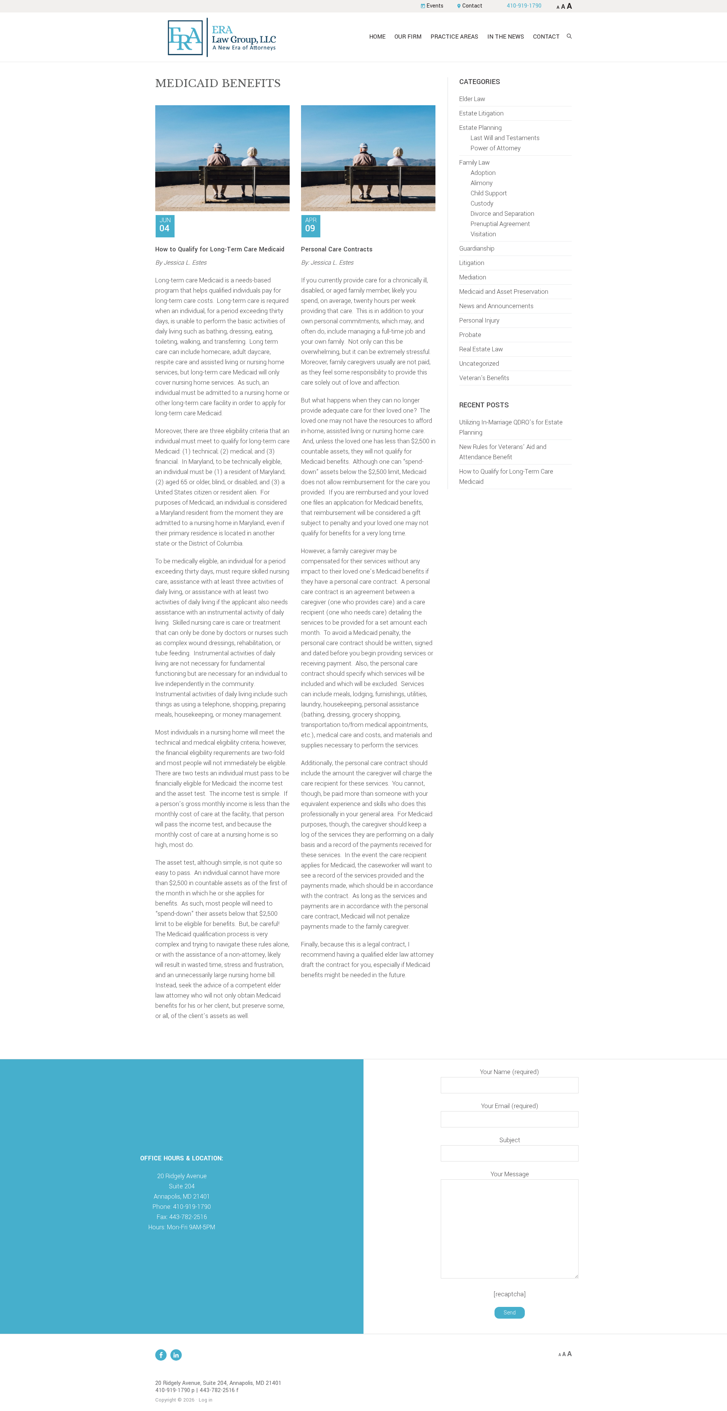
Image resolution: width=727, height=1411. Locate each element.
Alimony (482, 183)
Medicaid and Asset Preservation (503, 291)
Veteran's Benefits (484, 378)
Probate (470, 335)
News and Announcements (496, 306)
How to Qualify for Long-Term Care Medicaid (219, 249)
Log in (205, 1400)
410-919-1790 (524, 6)
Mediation (472, 277)
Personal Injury (479, 320)
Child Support (489, 193)
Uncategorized (479, 363)
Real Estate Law (481, 349)
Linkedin (176, 1355)
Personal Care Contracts (337, 249)
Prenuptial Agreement (500, 224)
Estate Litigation (481, 113)
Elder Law (472, 99)
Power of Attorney (496, 148)
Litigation (471, 263)
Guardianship (477, 248)
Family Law (474, 162)
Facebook (161, 1355)
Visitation (483, 234)
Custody (482, 203)
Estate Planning (480, 127)
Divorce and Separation (502, 213)
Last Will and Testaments (505, 138)
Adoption (483, 172)
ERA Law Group (221, 37)
